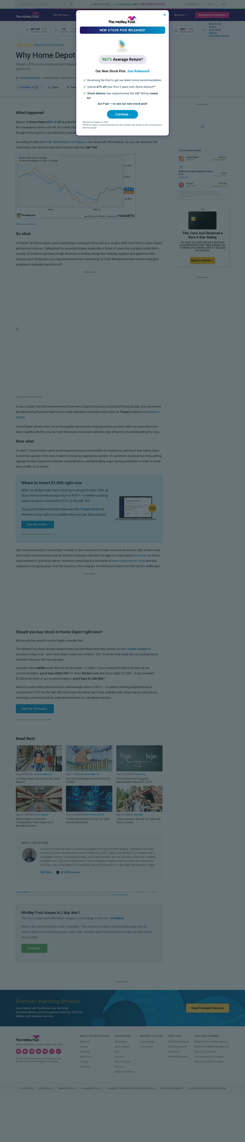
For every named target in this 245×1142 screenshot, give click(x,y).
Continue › (122, 114)
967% (122, 59)
